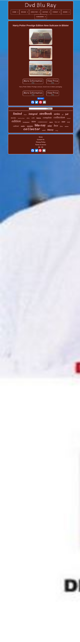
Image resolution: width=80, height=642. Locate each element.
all (62, 114)
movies (13, 118)
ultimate (69, 118)
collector (31, 129)
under (23, 126)
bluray (50, 130)
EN (39, 147)
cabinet (16, 126)
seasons (30, 126)
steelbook (45, 113)
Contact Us (40, 139)
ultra (28, 118)
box (56, 125)
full (66, 114)
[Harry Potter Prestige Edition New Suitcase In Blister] (40, 37)
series (57, 113)
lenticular (21, 118)
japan (51, 122)
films (61, 126)
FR (42, 147)
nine (50, 126)
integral (33, 113)
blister (25, 114)
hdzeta (38, 118)
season (66, 126)
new (34, 121)
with (33, 118)
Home (41, 137)
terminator (26, 122)
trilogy (56, 130)
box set (57, 122)
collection (59, 117)
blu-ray (40, 125)
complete (47, 117)
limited (17, 113)
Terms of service (40, 144)
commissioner (42, 122)
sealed (43, 130)
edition (16, 121)
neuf (68, 122)
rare (63, 122)
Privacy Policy (40, 142)
